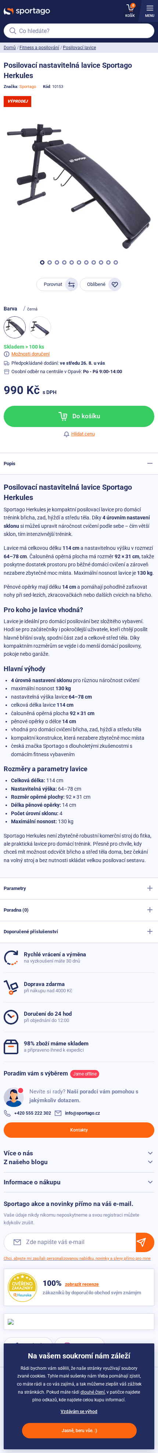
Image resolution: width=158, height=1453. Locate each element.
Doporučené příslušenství (31, 931)
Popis (9, 463)
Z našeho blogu (26, 1162)
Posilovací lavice (79, 47)
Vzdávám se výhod (79, 1411)
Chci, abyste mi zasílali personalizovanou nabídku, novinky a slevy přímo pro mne (77, 1258)
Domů (10, 47)
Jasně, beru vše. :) (79, 1430)
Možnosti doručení (30, 354)
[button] (42, 262)
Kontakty (79, 1130)
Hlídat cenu (83, 434)
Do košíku (85, 416)
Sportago (27, 86)
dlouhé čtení (92, 1392)
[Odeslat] (145, 1242)
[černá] (40, 327)
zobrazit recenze (82, 1284)
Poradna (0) (16, 910)
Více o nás (18, 1153)
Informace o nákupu (32, 1182)
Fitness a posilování (39, 47)
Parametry (15, 888)
